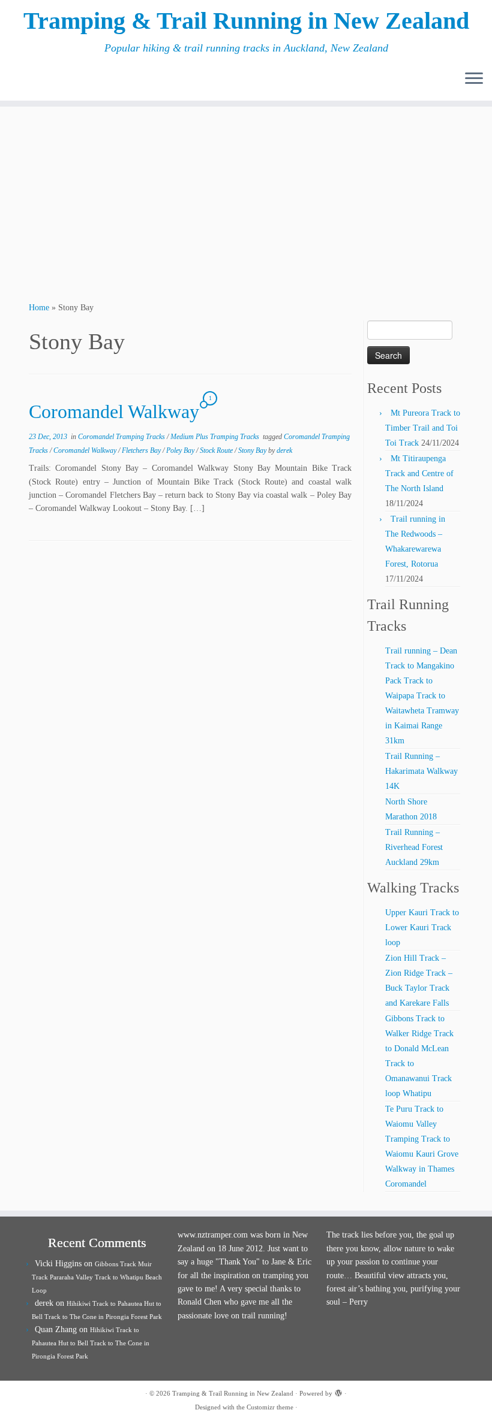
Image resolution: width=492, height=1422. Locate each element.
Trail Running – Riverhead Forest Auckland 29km (414, 847)
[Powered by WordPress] (338, 1391)
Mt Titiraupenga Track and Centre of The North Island (419, 473)
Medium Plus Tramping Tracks (215, 436)
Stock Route (217, 450)
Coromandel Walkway (114, 411)
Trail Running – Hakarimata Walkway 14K (421, 771)
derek (284, 450)
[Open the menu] (474, 79)
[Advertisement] (246, 202)
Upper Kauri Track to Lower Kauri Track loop (422, 927)
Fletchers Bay (142, 450)
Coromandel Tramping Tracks (122, 436)
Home (39, 307)
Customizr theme (270, 1407)
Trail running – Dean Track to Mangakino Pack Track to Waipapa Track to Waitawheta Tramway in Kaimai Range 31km (422, 695)
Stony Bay (253, 450)
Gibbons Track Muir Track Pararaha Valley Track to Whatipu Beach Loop (97, 1277)
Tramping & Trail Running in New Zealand (246, 20)
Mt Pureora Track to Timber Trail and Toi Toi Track (422, 428)
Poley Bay (181, 450)
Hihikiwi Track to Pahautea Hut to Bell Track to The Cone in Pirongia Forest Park (90, 1343)
